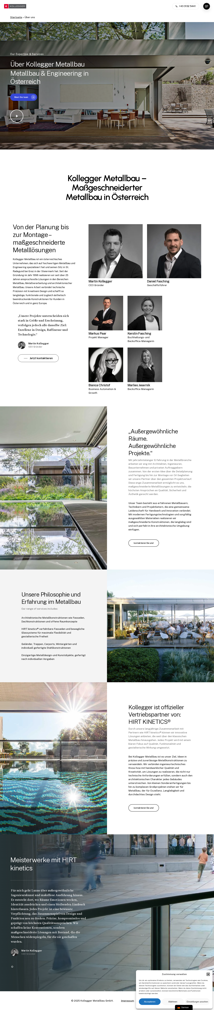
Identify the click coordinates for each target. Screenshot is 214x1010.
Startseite (16, 17)
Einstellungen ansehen (197, 1001)
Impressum (127, 1000)
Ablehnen (172, 1001)
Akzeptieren (149, 1001)
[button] (208, 974)
